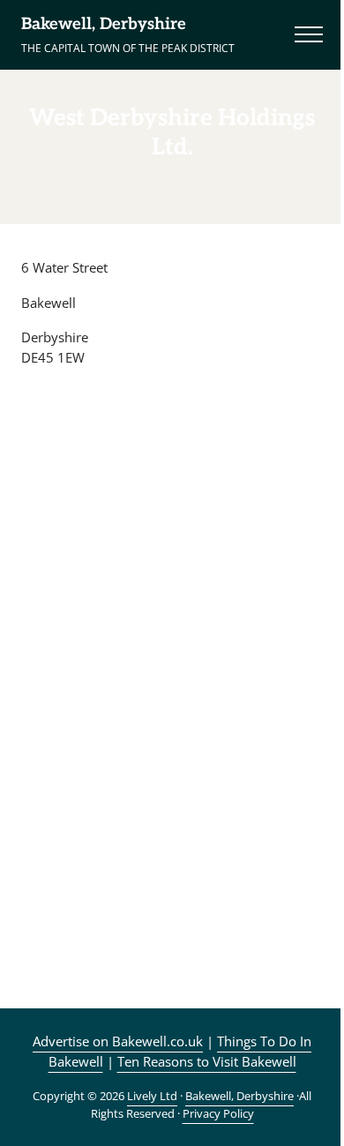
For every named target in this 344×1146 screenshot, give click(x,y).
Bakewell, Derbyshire (103, 24)
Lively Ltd (152, 1096)
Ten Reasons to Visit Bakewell (206, 1061)
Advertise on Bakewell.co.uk (118, 1041)
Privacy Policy (218, 1113)
